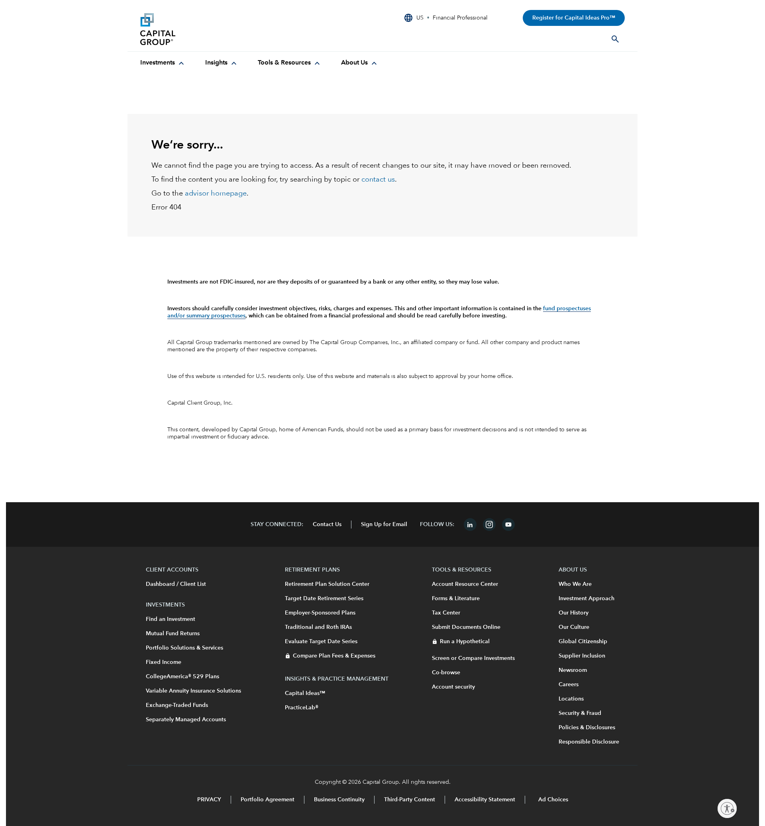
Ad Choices (552, 800)
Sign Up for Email (384, 524)
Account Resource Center (465, 584)
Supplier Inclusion (582, 656)
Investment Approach (586, 598)
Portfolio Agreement (267, 800)
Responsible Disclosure (589, 742)
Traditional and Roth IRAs (318, 627)
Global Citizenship (583, 641)
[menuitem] (163, 63)
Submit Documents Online (466, 627)
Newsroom (573, 670)
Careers (569, 684)
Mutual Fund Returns (173, 633)
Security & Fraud (580, 713)
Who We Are (575, 584)
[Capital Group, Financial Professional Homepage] (200, 29)
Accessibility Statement (485, 800)
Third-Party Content (409, 800)
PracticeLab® (301, 708)
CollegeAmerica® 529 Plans (182, 676)
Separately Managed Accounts (186, 719)
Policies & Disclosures (587, 727)
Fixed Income (163, 662)
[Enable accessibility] (727, 808)
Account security (453, 687)
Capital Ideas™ (305, 693)
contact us (378, 179)
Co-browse (446, 672)
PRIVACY (209, 800)
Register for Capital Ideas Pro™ (573, 18)
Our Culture (574, 627)
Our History (573, 613)
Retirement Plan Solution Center (327, 584)
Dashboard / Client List (176, 584)
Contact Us (327, 524)
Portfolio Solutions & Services (184, 648)
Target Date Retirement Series (324, 598)
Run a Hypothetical (465, 641)
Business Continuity (339, 800)
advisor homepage (216, 193)
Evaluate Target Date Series (321, 641)
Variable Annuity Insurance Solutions (193, 691)
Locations (571, 699)
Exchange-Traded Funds (177, 705)
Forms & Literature (456, 598)
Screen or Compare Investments (473, 658)
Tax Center (446, 613)
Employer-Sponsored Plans (320, 613)
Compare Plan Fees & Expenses (334, 656)
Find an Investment (170, 619)
